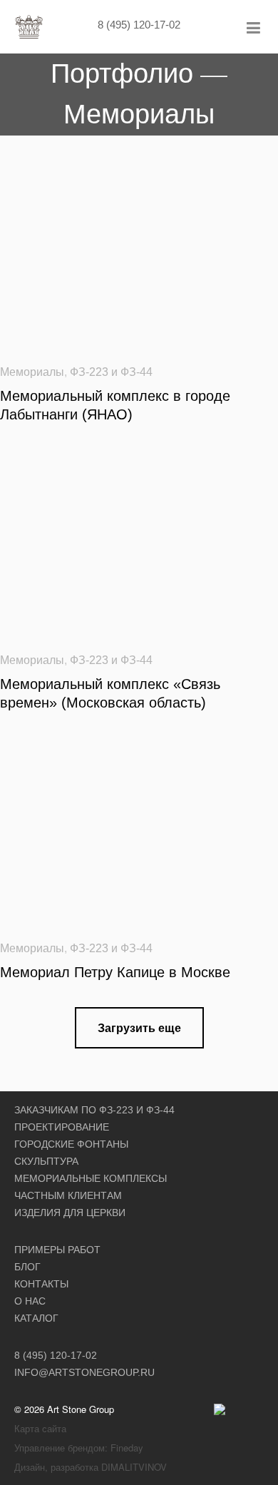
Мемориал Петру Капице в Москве (115, 972)
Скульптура (46, 1161)
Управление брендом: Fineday (78, 1447)
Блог (27, 1266)
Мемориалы (32, 372)
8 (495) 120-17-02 (139, 25)
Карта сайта (40, 1428)
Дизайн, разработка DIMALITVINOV (90, 1467)
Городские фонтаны (71, 1144)
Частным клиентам (68, 1195)
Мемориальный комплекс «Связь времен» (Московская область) (110, 693)
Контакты (41, 1284)
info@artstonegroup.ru (84, 1372)
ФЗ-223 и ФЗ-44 (111, 372)
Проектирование (61, 1127)
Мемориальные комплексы (90, 1178)
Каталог (36, 1318)
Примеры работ (57, 1249)
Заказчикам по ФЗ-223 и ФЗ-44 (94, 1110)
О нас (30, 1301)
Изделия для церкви (69, 1212)
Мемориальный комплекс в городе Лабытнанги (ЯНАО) (115, 405)
